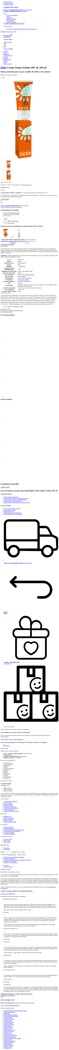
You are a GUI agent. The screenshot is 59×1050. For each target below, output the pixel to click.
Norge (9, 1048)
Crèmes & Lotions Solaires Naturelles (13, 501)
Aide (5, 14)
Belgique (12, 1042)
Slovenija (12, 1019)
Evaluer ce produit (5, 487)
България (12, 1030)
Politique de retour (8, 804)
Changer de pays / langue (18, 852)
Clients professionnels (9, 809)
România (12, 1021)
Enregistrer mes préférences (7, 994)
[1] (12, 296)
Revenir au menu (8, 2)
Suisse (9, 1033)
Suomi (10, 1028)
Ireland (10, 1039)
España (10, 1017)
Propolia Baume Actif (9, 511)
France (10, 1020)
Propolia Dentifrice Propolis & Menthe (13, 514)
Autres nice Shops (8, 866)
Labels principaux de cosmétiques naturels (14, 830)
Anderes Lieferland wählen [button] (7, 1008)
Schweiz (11, 1031)
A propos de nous (8, 839)
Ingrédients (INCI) (6, 293)
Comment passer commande (10, 801)
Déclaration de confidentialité (8, 893)
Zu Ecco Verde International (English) (10, 1005)
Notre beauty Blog (8, 827)
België (10, 1044)
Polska (10, 1026)
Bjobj (4, 67)
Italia (9, 1013)
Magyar (11, 1027)
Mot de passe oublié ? (9, 819)
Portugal (11, 1045)
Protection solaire (6, 309)
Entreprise (6, 865)
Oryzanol (17, 304)
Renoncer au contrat (5, 869)
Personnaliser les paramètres (25, 891)
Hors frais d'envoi (26, 185)
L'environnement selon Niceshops (12, 831)
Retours (9, 16)
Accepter (3, 891)
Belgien (11, 1046)
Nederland (12, 1041)
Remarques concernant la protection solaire (12, 310)
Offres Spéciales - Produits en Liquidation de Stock (16, 498)
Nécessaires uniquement (12, 891)
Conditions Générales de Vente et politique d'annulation (17, 860)
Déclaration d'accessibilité (10, 861)
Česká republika (17, 1038)
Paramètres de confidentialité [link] (11, 862)
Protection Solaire (30, 274)
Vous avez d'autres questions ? (11, 808)
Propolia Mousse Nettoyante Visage (12, 512)
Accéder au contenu (8, 3)
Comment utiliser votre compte (11, 811)
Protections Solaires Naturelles (11, 497)
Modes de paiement (11, 19)
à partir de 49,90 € (18, 10)
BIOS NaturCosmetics (23, 279)
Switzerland (14, 1035)
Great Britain (15, 1016)
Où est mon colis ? (8, 820)
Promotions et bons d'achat (10, 807)
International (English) (21, 1010)
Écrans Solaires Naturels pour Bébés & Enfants (15, 499)
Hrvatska (12, 1024)
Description (5, 246)
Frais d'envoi (10, 18)
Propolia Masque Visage (10, 510)
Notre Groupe (7, 840)
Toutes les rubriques (11, 22)
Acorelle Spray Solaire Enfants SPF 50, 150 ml (13, 241)
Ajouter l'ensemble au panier (7, 244)
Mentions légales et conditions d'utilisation (14, 857)
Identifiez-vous (7, 37)
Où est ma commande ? (12, 15)
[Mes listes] (5, 44)
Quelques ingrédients (9, 828)
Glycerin (16, 297)
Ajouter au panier (5, 199)
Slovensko (12, 1037)
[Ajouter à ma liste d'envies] (1, 201)
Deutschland (14, 1015)
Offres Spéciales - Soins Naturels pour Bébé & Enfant (17, 502)
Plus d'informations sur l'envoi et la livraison (11, 207)
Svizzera (11, 1034)
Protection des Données (9, 858)
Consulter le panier (8, 4)
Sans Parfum (28, 278)
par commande (15, 11)
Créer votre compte (8, 817)
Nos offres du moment (9, 832)
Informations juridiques (7, 312)
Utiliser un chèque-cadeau (10, 822)
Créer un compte (8, 42)
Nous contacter (10, 20)
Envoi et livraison (8, 802)
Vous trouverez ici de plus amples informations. (12, 739)
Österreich (12, 1012)
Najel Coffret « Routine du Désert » (12, 508)
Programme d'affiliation (9, 834)
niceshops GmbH (11, 854)
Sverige (11, 1023)
